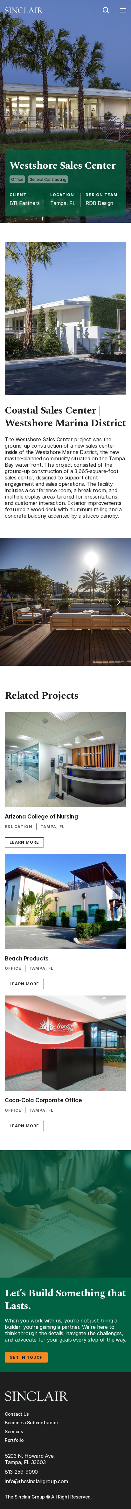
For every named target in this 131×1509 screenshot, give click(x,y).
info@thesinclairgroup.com (36, 1481)
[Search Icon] (106, 10)
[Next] (118, 602)
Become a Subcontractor (31, 1422)
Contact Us (17, 1414)
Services (14, 1431)
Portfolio (14, 1440)
